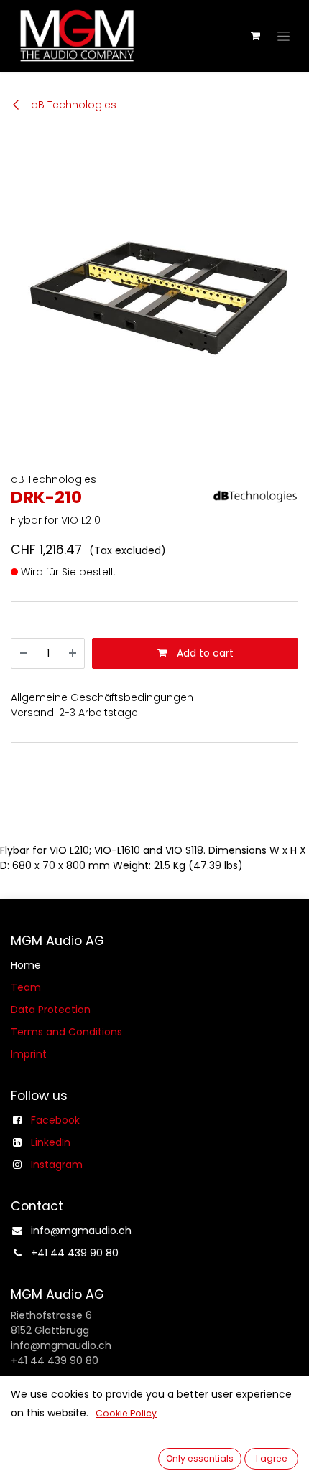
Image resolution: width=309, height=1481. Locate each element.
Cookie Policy (126, 1413)
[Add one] (72, 653)
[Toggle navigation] (283, 36)
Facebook (55, 1120)
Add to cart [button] (204, 653)
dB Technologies (72, 105)
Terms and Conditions (66, 1032)
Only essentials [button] (200, 1458)
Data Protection (51, 1009)
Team (26, 987)
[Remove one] (23, 653)
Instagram (57, 1164)
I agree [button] (271, 1458)
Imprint (29, 1054)
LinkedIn (50, 1142)
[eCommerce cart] (255, 36)
